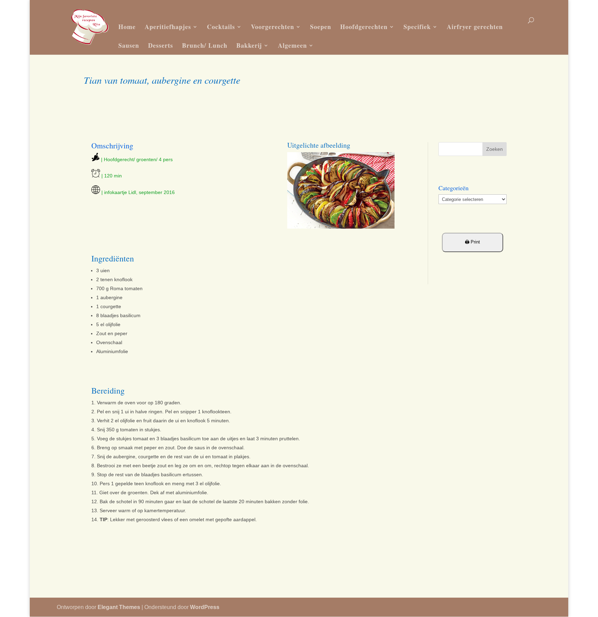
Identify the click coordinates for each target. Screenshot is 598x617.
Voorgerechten (272, 26)
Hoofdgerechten (364, 26)
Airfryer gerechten (475, 26)
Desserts (160, 45)
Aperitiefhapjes (168, 26)
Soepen (320, 26)
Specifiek (417, 26)
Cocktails (221, 26)
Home (127, 26)
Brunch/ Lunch (204, 45)
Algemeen (292, 45)
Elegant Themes (119, 607)
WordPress (204, 607)
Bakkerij (249, 45)
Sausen (128, 45)
